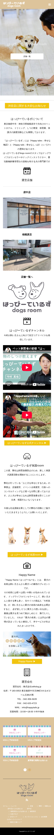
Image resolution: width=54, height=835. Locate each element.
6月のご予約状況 (34, 740)
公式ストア (13, 817)
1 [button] (25, 769)
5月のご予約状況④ (10, 760)
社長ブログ (14, 814)
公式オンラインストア (14, 819)
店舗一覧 (27, 56)
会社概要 (44, 817)
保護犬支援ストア (16, 822)
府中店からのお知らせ (15, 808)
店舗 (31, 806)
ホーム (5, 806)
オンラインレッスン (31, 817)
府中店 (29, 808)
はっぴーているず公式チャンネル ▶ (27, 443)
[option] (27, 743)
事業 (40, 806)
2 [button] (29, 769)
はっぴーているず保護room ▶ (27, 554)
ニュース (13, 806)
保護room (48, 806)
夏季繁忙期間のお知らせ (38, 760)
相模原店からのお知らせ (18, 811)
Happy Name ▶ (27, 661)
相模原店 (33, 811)
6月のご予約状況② (10, 740)
